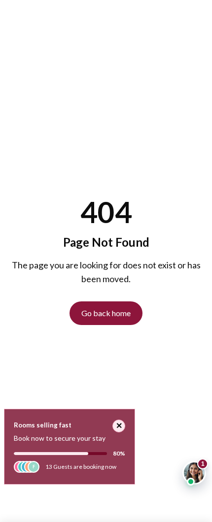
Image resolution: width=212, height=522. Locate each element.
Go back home (106, 313)
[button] (194, 473)
